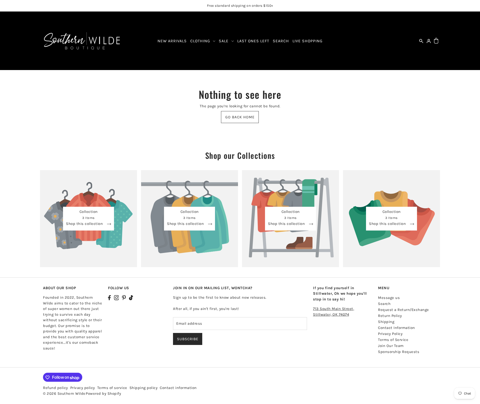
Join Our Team (391, 345)
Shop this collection (85, 224)
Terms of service (112, 388)
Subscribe (187, 338)
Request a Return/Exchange (403, 309)
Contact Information (396, 327)
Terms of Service (393, 339)
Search (384, 303)
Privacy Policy (390, 333)
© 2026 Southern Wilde (64, 393)
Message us (389, 297)
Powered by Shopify (103, 393)
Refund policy (55, 388)
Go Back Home (239, 117)
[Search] (421, 41)
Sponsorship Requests (398, 351)
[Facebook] (109, 297)
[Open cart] (436, 41)
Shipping (386, 321)
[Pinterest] (124, 297)
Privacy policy (82, 388)
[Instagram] (116, 297)
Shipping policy (144, 388)
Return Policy (390, 315)
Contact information (178, 388)
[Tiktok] (131, 297)
